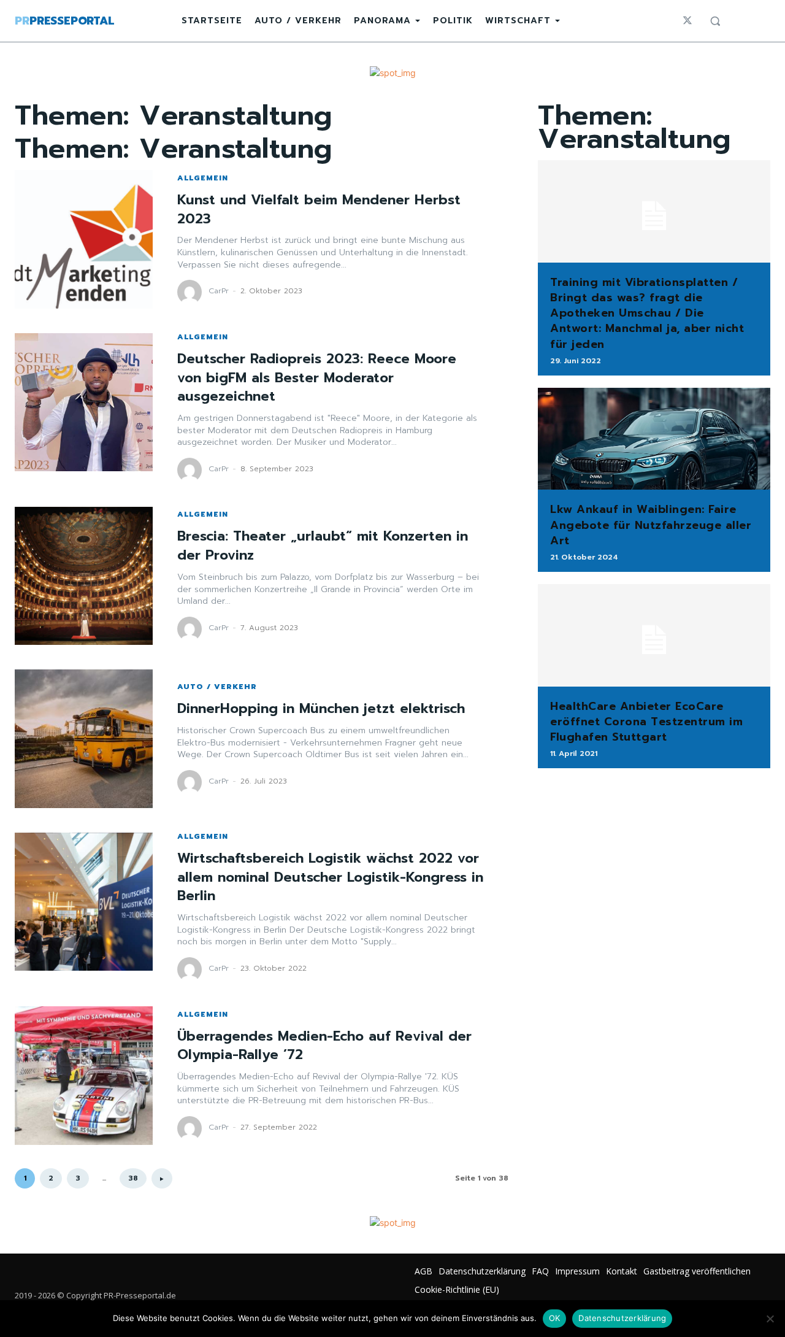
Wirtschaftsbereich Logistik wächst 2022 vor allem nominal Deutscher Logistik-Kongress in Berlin (330, 877)
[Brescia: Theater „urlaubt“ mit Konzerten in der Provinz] (84, 576)
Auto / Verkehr (217, 686)
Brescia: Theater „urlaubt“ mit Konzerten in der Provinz (322, 545)
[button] (715, 21)
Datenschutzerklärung (622, 1318)
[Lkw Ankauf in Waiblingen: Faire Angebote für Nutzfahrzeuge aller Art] (654, 439)
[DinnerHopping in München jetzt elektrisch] (84, 738)
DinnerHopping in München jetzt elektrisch (321, 708)
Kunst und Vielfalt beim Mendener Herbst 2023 (319, 209)
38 (133, 1178)
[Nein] (770, 1318)
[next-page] (161, 1178)
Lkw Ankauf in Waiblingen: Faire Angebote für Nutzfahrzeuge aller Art (650, 525)
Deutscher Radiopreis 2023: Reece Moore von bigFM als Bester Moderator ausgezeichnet (316, 378)
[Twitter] (687, 20)
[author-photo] (191, 292)
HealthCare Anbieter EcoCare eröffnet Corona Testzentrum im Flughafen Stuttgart (646, 722)
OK (555, 1318)
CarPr (219, 290)
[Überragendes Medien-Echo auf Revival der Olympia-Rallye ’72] (84, 1075)
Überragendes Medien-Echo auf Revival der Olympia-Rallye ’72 (324, 1045)
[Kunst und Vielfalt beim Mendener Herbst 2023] (84, 239)
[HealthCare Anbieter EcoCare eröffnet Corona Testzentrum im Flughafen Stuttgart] (654, 635)
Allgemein (202, 178)
